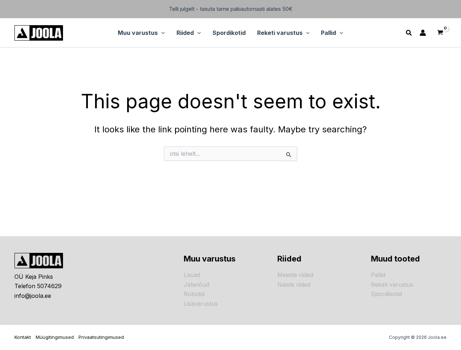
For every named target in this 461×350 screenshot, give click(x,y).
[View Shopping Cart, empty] (440, 32)
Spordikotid (386, 293)
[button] (161, 32)
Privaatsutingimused (101, 337)
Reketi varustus (392, 284)
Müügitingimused (55, 337)
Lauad (192, 274)
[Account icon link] (423, 32)
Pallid (378, 274)
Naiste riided (293, 284)
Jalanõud (196, 284)
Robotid (194, 293)
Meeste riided (295, 274)
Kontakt (22, 337)
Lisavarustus (201, 303)
